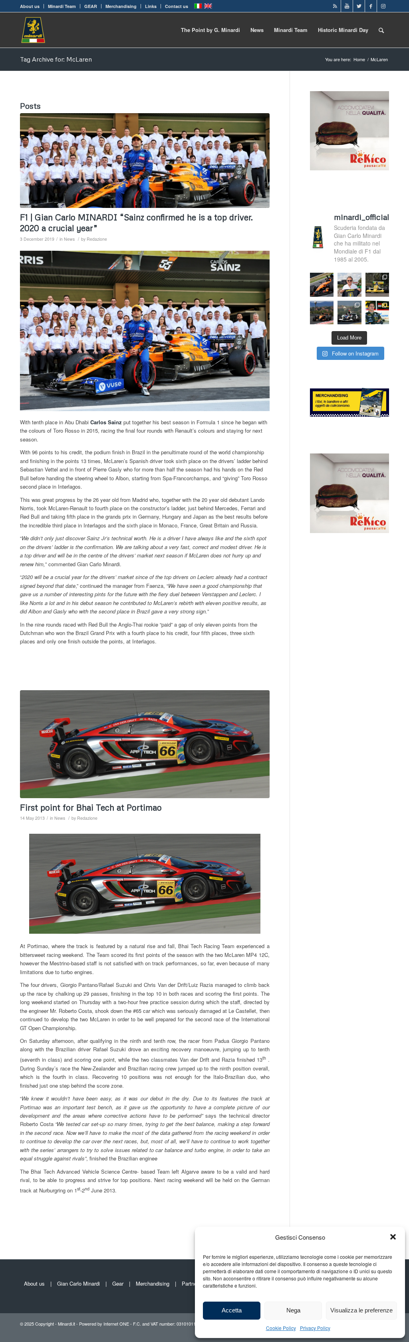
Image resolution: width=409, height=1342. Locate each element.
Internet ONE (116, 1323)
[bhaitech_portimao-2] (145, 744)
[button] (393, 1237)
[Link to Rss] (335, 6)
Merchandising (121, 6)
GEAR (90, 6)
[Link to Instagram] (383, 6)
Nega (293, 1310)
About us (30, 6)
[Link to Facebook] (371, 6)
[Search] (381, 30)
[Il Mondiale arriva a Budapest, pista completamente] (349, 312)
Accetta (232, 1310)
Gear (117, 1283)
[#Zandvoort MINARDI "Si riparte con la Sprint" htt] (349, 284)
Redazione (97, 239)
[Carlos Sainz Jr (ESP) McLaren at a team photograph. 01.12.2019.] (145, 160)
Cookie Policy (281, 1327)
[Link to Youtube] (347, 6)
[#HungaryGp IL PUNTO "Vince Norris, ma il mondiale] (322, 312)
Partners (191, 1283)
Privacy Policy (315, 1327)
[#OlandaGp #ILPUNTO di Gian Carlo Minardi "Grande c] (322, 284)
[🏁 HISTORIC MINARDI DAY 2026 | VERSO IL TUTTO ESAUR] (377, 284)
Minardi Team (62, 6)
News (69, 239)
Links (151, 6)
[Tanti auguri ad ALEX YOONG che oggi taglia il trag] (377, 312)
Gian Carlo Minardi (78, 1283)
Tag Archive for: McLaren (56, 59)
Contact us (176, 6)
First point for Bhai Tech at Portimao (91, 807)
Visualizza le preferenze (361, 1310)
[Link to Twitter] (359, 6)
